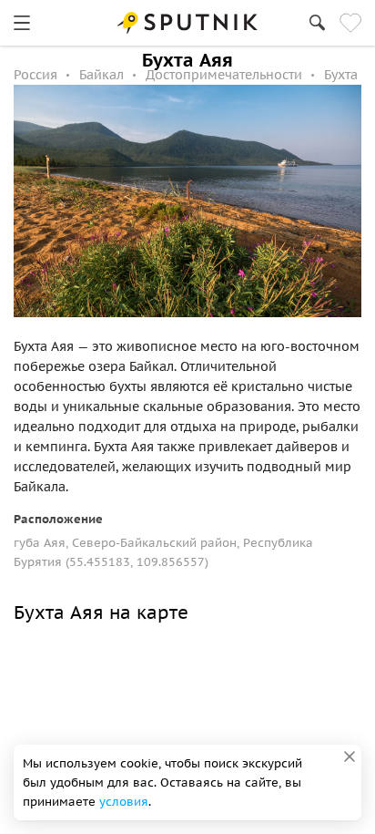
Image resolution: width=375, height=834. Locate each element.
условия (123, 801)
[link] (22, 23)
